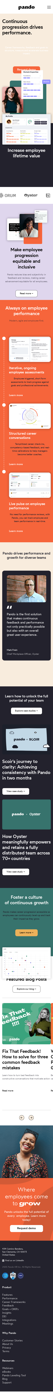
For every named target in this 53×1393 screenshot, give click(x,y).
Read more (7, 1091)
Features (7, 1295)
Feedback (8, 1306)
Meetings (7, 1324)
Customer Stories (12, 1341)
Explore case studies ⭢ (26, 711)
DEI (4, 1316)
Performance (10, 1298)
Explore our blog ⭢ (26, 989)
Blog (4, 1379)
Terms (5, 1351)
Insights (6, 1313)
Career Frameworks (14, 1302)
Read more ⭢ (26, 293)
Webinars (7, 1368)
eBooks (6, 1372)
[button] (49, 7)
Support (6, 1383)
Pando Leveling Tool (14, 1375)
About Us (7, 1344)
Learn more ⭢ (27, 933)
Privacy (6, 1348)
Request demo (26, 69)
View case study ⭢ (16, 791)
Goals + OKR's (10, 1309)
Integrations (9, 1320)
